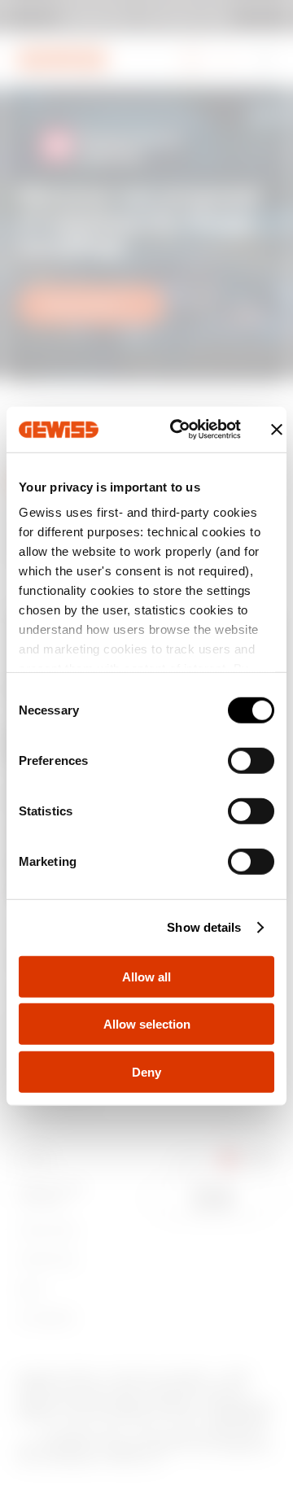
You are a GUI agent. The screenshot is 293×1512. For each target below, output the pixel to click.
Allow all (146, 976)
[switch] (251, 760)
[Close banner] (276, 429)
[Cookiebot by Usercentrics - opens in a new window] (178, 429)
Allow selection (146, 1024)
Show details (204, 927)
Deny (146, 1071)
